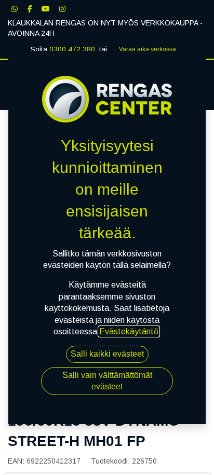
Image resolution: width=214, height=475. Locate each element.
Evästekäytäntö (128, 331)
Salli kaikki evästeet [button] (107, 353)
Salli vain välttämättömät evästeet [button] (107, 381)
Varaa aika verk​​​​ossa (147, 49)
